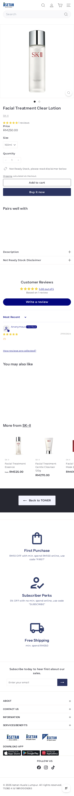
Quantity (9, 153)
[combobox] (37, 14)
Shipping (7, 176)
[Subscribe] (62, 682)
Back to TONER (39, 500)
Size (5, 137)
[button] (10, 122)
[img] (10, 334)
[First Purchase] (37, 538)
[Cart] (60, 5)
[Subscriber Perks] (37, 583)
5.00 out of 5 (46, 289)
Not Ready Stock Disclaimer (22, 260)
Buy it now (37, 192)
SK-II (6, 115)
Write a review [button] (37, 302)
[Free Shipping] (37, 628)
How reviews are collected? (19, 350)
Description (11, 252)
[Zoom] (68, 92)
